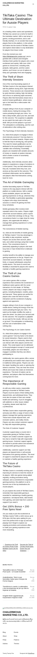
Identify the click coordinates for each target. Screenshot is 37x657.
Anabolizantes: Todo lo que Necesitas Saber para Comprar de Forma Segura (15, 579)
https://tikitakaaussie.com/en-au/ (14, 56)
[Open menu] (33, 4)
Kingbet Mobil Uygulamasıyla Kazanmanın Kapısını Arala (13, 597)
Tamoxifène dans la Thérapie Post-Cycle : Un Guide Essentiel (14, 571)
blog (15, 27)
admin (10, 27)
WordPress (31, 653)
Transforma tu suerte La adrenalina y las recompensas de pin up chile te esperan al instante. (15, 588)
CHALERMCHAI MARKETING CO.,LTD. (15, 613)
